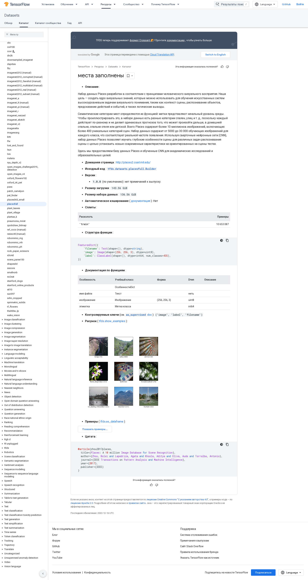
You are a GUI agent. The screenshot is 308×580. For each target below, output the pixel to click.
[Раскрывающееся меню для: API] (93, 4)
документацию (176, 40)
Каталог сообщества (48, 23)
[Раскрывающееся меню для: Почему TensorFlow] (179, 4)
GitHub (286, 4)
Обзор (8, 23)
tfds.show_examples (112, 321)
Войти (300, 4)
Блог (55, 534)
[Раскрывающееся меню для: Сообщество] (143, 4)
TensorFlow (84, 66)
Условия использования (66, 572)
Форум (56, 540)
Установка (48, 4)
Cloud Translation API (162, 54)
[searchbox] (24, 34)
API (87, 4)
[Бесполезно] (227, 66)
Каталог (24, 23)
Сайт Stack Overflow (192, 546)
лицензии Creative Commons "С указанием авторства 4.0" (177, 499)
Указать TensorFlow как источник (199, 557)
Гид (69, 23)
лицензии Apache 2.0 (82, 503)
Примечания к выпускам (194, 540)
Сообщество (131, 4)
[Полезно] (222, 66)
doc (139, 314)
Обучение (67, 4)
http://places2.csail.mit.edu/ (133, 162)
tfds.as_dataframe (111, 421)
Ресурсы (106, 4)
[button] (23, 319)
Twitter (56, 552)
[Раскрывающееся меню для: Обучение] (77, 4)
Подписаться (263, 572)
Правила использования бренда (199, 552)
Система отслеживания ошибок (198, 534)
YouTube (57, 557)
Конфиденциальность (97, 572)
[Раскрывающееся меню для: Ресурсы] (115, 4)
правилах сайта (137, 503)
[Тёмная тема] (221, 240)
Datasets (11, 15)
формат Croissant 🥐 (142, 40)
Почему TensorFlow (163, 4)
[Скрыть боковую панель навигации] (43, 573)
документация (140, 201)
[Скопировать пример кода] (227, 240)
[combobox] (232, 4)
